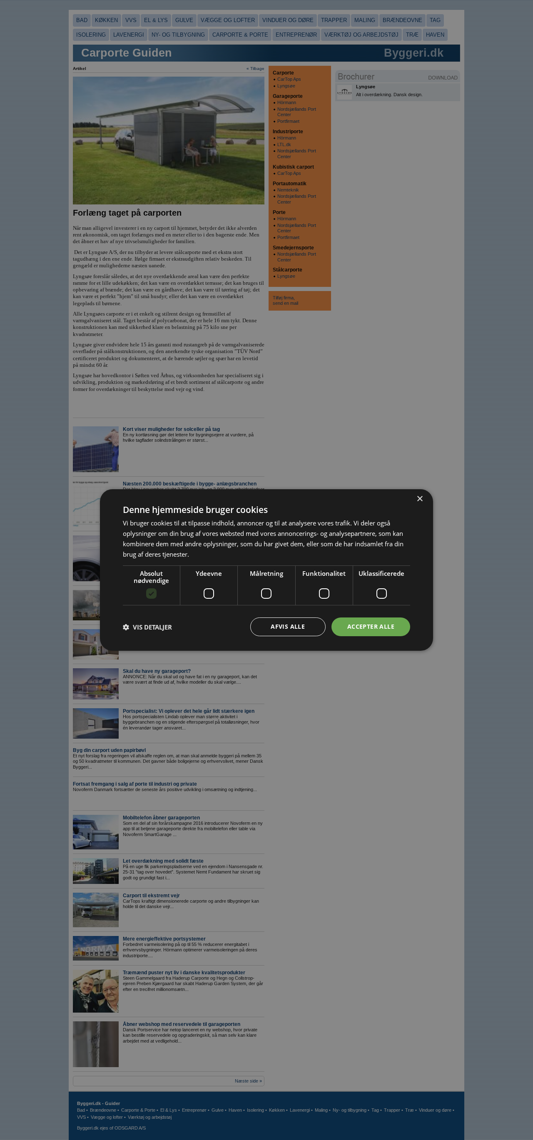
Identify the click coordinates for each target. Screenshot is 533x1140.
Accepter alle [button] (370, 626)
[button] (147, 627)
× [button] (419, 499)
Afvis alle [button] (288, 626)
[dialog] (266, 570)
